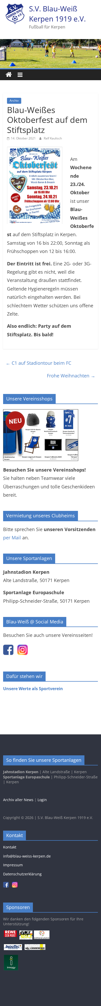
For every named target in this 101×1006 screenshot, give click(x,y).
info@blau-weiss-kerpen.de (27, 856)
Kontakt (9, 847)
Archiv (14, 100)
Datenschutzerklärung (22, 873)
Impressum (13, 864)
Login (42, 799)
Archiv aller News (18, 799)
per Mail (12, 537)
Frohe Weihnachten (71, 375)
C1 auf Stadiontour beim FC (38, 363)
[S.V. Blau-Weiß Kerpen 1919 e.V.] (9, 74)
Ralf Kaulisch (53, 138)
